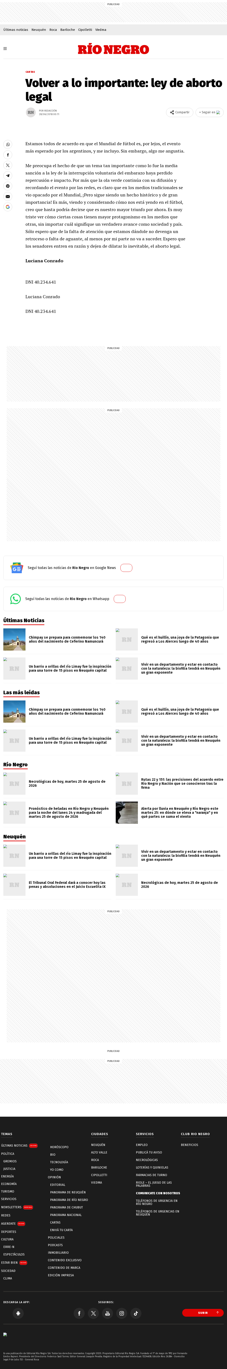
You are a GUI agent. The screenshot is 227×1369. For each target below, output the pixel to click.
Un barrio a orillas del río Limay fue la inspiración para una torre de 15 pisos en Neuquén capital (70, 668)
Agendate (12, 1224)
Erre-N (8, 1247)
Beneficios (189, 1145)
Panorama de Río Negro (69, 1200)
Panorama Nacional (66, 1215)
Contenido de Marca (64, 1268)
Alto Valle (99, 1152)
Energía (7, 1176)
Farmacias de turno (151, 1175)
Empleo (142, 1145)
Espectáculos (14, 1254)
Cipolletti (85, 30)
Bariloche (67, 30)
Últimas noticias (15, 30)
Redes (5, 1215)
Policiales (56, 1238)
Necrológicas (147, 1160)
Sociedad (8, 1271)
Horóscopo (59, 1147)
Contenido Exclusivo (65, 1260)
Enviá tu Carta (61, 1230)
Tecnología (59, 1162)
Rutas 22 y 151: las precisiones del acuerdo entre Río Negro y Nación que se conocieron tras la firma (182, 783)
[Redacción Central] (30, 112)
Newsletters (16, 1207)
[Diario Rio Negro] (5, 1341)
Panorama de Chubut (66, 1207)
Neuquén (38, 30)
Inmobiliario (58, 1253)
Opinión (54, 1177)
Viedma (100, 30)
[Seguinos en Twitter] (93, 1313)
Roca (53, 30)
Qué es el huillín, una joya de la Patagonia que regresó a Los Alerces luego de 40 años (180, 639)
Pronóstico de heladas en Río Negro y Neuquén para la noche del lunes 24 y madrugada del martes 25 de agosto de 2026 (69, 812)
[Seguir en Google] (7, 206)
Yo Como (56, 1170)
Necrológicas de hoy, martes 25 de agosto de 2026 (67, 783)
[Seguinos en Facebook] (79, 1313)
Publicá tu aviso (149, 1152)
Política (7, 1154)
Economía (9, 1184)
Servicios (8, 1199)
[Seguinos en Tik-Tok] (135, 1313)
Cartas (30, 72)
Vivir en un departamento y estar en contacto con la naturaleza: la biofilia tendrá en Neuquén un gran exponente (180, 668)
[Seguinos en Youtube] (107, 1313)
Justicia (9, 1169)
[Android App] (18, 1313)
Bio (52, 1155)
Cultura (7, 1239)
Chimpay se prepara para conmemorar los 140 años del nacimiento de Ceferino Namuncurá (67, 639)
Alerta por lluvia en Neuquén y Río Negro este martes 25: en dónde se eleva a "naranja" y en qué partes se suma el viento (179, 812)
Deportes (8, 1232)
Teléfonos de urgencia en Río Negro (157, 1202)
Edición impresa (61, 1275)
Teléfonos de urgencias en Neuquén (157, 1213)
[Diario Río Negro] (113, 48)
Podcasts (55, 1245)
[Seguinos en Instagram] (121, 1313)
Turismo (7, 1191)
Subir (203, 1312)
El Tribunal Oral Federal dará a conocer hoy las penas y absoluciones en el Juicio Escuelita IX (67, 885)
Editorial (57, 1185)
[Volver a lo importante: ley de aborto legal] (7, 144)
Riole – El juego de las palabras (154, 1184)
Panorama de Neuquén (68, 1192)
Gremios (10, 1161)
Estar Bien (13, 1263)
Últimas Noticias (19, 1145)
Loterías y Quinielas (152, 1167)
